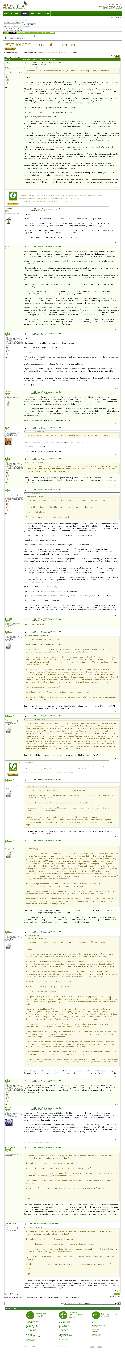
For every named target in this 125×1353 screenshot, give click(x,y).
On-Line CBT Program (64, 1329)
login (20, 21)
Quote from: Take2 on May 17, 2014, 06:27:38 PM (33, 462)
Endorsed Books (30, 1340)
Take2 (7, 392)
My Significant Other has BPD (33, 1336)
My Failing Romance (31, 1339)
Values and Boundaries (64, 1327)
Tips (32, 13)
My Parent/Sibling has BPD (32, 1335)
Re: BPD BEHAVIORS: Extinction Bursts (46, 63)
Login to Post (31, 32)
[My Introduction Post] (6, 87)
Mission (94, 1322)
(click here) (70, 201)
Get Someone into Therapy (32, 1326)
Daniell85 (8, 619)
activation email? (19, 22)
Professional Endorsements (98, 1325)
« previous (112, 55)
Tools (39, 13)
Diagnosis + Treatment (11, 13)
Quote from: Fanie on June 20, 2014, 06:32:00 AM (33, 493)
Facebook (94, 1327)
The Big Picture (29, 1322)
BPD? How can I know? (31, 1325)
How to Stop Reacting (64, 1322)
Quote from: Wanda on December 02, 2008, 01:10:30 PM (34, 719)
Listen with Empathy (64, 1325)
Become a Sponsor (96, 1335)
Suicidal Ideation (63, 1338)
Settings (94, 1333)
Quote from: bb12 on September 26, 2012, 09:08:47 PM (34, 1152)
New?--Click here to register (45, 32)
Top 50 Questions (30, 1330)
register (25, 21)
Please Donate (21, 32)
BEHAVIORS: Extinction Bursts (70, 52)
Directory (61, 1336)
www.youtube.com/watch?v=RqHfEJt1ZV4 (43, 644)
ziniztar (7, 63)
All (12, 57)
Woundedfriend (10, 1223)
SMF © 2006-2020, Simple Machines (67, 1346)
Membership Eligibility (64, 1334)
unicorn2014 (9, 631)
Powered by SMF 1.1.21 (55, 1346)
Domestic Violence (63, 1339)
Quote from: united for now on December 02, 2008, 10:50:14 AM (36, 635)
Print (117, 57)
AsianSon (8, 209)
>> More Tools (62, 1330)
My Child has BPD (30, 1334)
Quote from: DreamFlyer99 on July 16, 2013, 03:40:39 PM (35, 783)
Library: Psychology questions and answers (45, 52)
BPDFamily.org (95, 1329)
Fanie (7, 427)
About (47, 13)
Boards (13, 32)
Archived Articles (30, 1342)
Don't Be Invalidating (64, 1326)
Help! (6, 32)
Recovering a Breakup (31, 1338)
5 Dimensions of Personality (33, 1324)
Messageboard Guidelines (65, 1335)
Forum (25, 13)
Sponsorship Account (97, 1336)
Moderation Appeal (96, 1334)
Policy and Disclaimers (97, 1324)
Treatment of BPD (30, 1327)
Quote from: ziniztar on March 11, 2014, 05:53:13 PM (34, 935)
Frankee (8, 1108)
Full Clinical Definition (31, 1329)
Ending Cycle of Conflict (65, 1324)
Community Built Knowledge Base (23, 52)
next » (118, 55)
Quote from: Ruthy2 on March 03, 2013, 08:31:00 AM (34, 67)
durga (7, 246)
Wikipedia (94, 1326)
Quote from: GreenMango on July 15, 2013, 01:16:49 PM (36, 786)
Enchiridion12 (10, 1147)
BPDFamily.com (8, 52)
